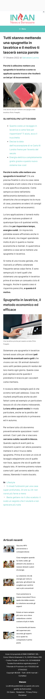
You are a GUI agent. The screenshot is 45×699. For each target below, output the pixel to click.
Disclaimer (22, 695)
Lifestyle (11, 482)
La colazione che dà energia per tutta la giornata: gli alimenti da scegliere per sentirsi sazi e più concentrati (25, 582)
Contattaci (22, 676)
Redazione (20, 692)
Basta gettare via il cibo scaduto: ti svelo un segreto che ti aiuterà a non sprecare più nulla (22, 501)
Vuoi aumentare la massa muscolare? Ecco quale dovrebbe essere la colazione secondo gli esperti (25, 600)
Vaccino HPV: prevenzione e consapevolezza (22, 549)
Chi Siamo (11, 692)
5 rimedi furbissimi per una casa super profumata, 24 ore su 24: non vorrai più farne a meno (20, 490)
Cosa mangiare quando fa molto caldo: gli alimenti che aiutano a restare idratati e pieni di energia (25, 564)
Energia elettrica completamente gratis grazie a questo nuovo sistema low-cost (26, 161)
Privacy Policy (31, 692)
